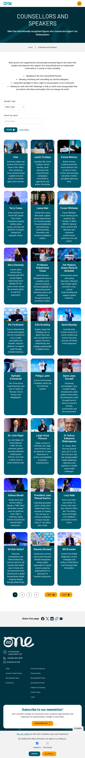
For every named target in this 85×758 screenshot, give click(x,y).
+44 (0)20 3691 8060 (14, 658)
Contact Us (10, 683)
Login (33, 697)
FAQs (7, 668)
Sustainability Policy (38, 678)
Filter (9, 130)
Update (34, 754)
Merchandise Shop (12, 678)
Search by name (11, 115)
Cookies (78, 728)
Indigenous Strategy (38, 687)
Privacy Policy (36, 673)
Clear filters (24, 130)
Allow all (49, 754)
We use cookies (23, 734)
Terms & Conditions (38, 668)
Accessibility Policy (37, 683)
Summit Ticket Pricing (14, 673)
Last (64, 595)
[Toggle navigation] (79, 3)
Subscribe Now (41, 723)
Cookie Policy (35, 692)
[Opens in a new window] (42, 618)
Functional (47, 747)
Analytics (37, 747)
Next (49, 595)
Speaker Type (9, 101)
